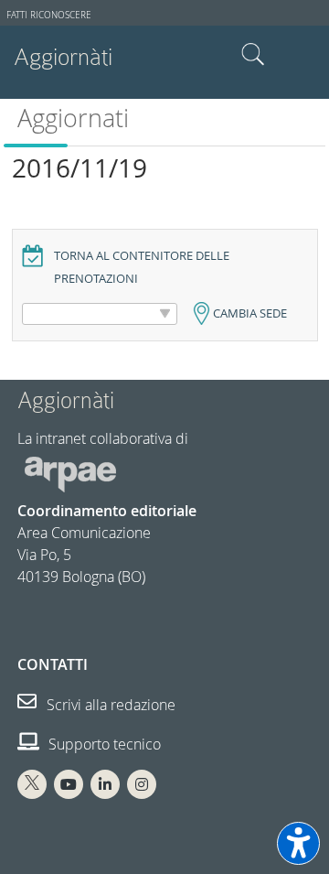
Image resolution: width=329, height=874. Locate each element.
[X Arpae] (32, 784)
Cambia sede (250, 313)
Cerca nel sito (253, 55)
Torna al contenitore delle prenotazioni (141, 267)
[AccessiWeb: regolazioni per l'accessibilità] (298, 843)
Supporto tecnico (103, 744)
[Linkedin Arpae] (105, 784)
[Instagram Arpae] (141, 784)
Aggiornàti (63, 57)
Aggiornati (73, 118)
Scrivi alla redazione (109, 705)
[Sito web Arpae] (70, 473)
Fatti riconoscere (48, 15)
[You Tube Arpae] (68, 784)
